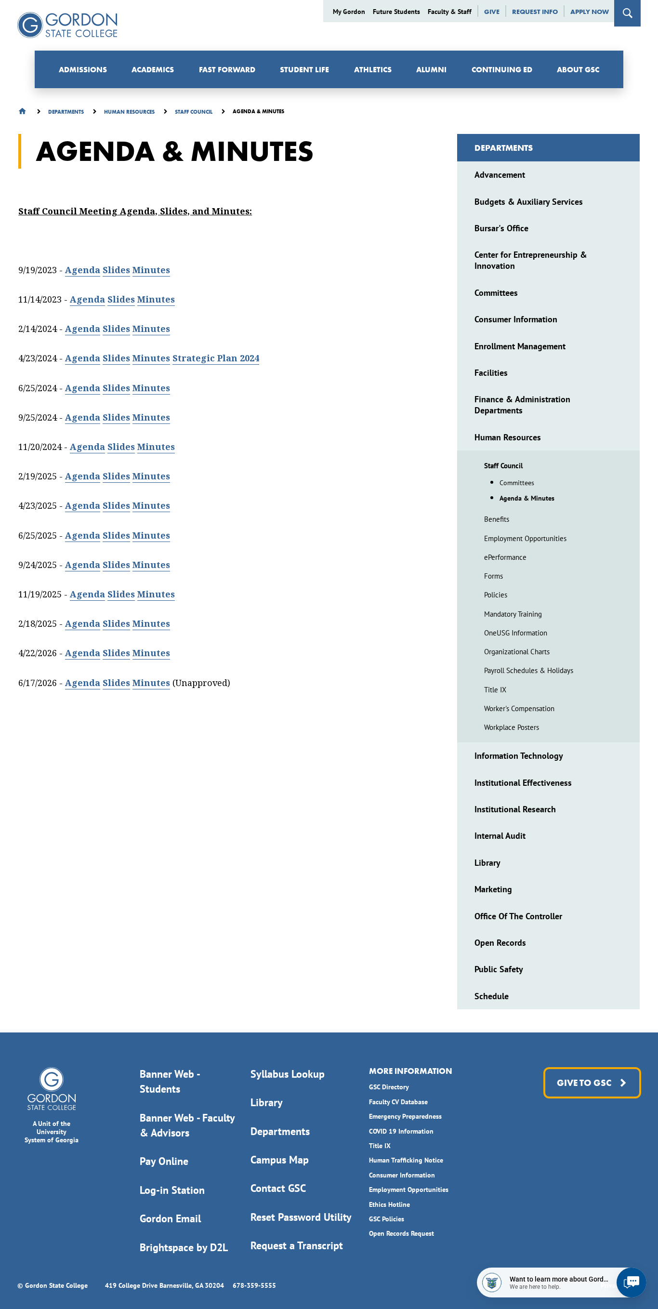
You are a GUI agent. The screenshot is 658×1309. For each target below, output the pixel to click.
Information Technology (518, 755)
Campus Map (279, 1159)
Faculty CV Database (398, 1101)
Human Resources (507, 437)
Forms (493, 576)
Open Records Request (401, 1233)
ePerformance (505, 557)
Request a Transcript (296, 1245)
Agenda (82, 270)
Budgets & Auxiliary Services (528, 201)
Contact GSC (278, 1188)
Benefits (496, 519)
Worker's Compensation (519, 708)
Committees (496, 292)
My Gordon (349, 11)
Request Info (535, 11)
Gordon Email (170, 1218)
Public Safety (498, 969)
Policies (495, 594)
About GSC (578, 70)
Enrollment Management (520, 346)
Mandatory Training (513, 614)
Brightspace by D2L (184, 1247)
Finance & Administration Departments (522, 405)
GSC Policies (386, 1219)
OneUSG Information (515, 632)
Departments (503, 147)
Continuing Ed (502, 70)
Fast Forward (227, 70)
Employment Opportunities (525, 538)
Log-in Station (172, 1190)
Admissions (83, 70)
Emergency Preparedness (405, 1116)
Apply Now (589, 11)
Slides (116, 270)
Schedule (491, 996)
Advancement (499, 174)
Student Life (304, 70)
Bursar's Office (501, 228)
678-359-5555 (254, 1285)
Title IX (495, 689)
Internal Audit (500, 835)
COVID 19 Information (401, 1131)
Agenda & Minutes (527, 498)
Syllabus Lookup (287, 1074)
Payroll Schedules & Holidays (528, 670)
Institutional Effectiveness (523, 782)
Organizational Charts (517, 651)
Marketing (493, 889)
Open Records (500, 942)
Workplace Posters (511, 727)
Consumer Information (515, 319)
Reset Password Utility (301, 1217)
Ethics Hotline (389, 1204)
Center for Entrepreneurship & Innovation (530, 260)
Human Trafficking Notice (406, 1160)
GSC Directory (389, 1087)
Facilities (491, 372)
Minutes (151, 270)
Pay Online (164, 1161)
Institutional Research (515, 809)
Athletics (373, 70)
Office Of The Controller (518, 916)
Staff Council (503, 465)
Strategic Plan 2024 (215, 358)
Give (492, 11)
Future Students (396, 11)
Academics (153, 70)
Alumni (431, 70)
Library (487, 862)
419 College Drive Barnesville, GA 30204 (164, 1285)
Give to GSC (584, 1083)
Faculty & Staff (450, 11)
